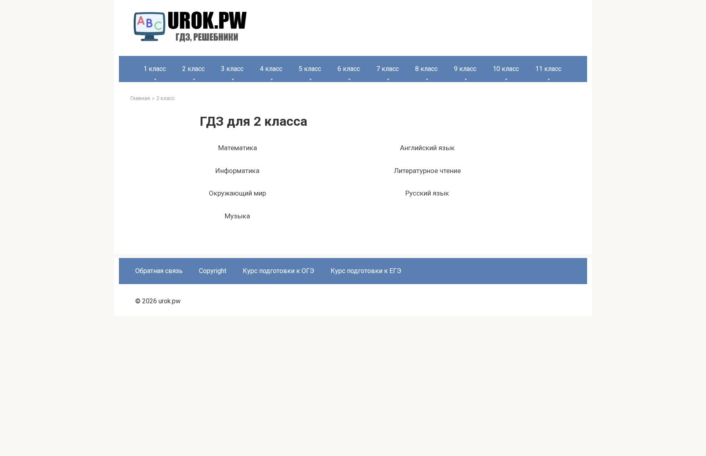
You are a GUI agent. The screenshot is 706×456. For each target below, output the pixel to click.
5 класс (310, 69)
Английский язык (427, 148)
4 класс (271, 69)
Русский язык (427, 193)
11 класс (548, 69)
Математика (237, 148)
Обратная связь (159, 271)
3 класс (232, 69)
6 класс (348, 69)
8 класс (426, 69)
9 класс (465, 69)
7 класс (387, 69)
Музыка (237, 216)
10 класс (506, 69)
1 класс (154, 69)
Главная (140, 98)
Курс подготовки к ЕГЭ (366, 271)
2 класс (193, 69)
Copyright (212, 271)
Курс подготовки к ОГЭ (278, 271)
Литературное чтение (427, 171)
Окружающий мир (237, 193)
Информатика (237, 171)
